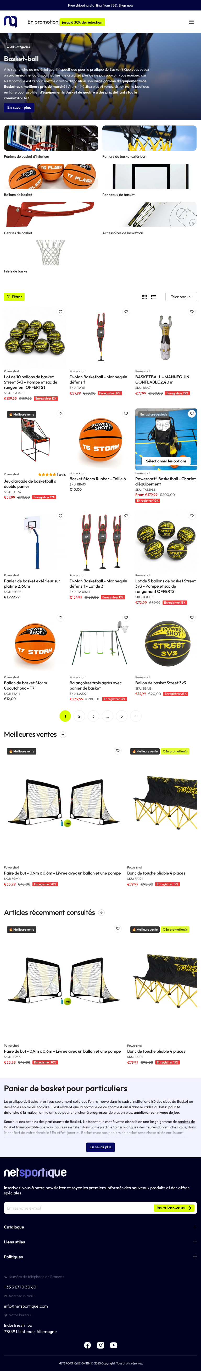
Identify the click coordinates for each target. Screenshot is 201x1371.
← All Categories (18, 47)
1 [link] (65, 716)
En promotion (64, 21)
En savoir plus (19, 108)
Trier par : (179, 296)
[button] (47, 474)
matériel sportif (47, 69)
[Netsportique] (10, 22)
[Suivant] (136, 716)
